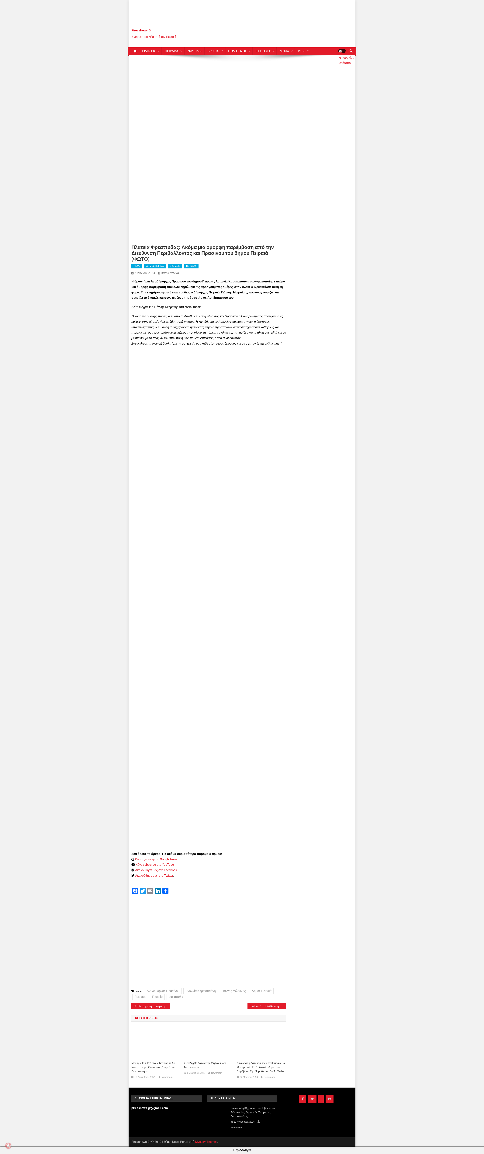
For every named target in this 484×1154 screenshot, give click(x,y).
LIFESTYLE (263, 51)
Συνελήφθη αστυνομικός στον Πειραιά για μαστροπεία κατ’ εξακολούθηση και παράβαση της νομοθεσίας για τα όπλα (261, 1067)
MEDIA (284, 51)
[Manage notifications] (8, 1146)
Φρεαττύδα (176, 997)
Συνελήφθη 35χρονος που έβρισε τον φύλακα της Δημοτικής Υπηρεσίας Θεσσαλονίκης (253, 1112)
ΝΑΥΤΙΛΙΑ (195, 51)
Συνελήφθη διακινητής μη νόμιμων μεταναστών (205, 1065)
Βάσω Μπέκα (170, 273)
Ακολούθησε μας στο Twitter (154, 875)
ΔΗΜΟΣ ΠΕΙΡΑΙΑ (155, 266)
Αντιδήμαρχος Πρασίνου (163, 991)
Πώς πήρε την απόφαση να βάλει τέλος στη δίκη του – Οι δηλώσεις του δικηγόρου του (153, 1006)
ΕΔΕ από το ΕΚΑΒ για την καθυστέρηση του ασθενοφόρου (268, 1006)
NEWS (137, 266)
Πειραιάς (140, 997)
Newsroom (167, 1077)
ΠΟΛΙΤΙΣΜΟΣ (237, 51)
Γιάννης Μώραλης (234, 991)
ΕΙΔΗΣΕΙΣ (149, 51)
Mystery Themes (206, 1142)
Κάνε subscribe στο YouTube (155, 864)
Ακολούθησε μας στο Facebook (156, 870)
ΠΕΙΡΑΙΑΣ (172, 51)
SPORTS (213, 51)
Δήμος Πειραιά (261, 991)
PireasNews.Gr (141, 30)
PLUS (301, 51)
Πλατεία (157, 997)
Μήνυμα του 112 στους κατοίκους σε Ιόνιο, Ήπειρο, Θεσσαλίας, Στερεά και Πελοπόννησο (153, 1067)
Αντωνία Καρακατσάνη (200, 991)
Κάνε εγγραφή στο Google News (156, 859)
